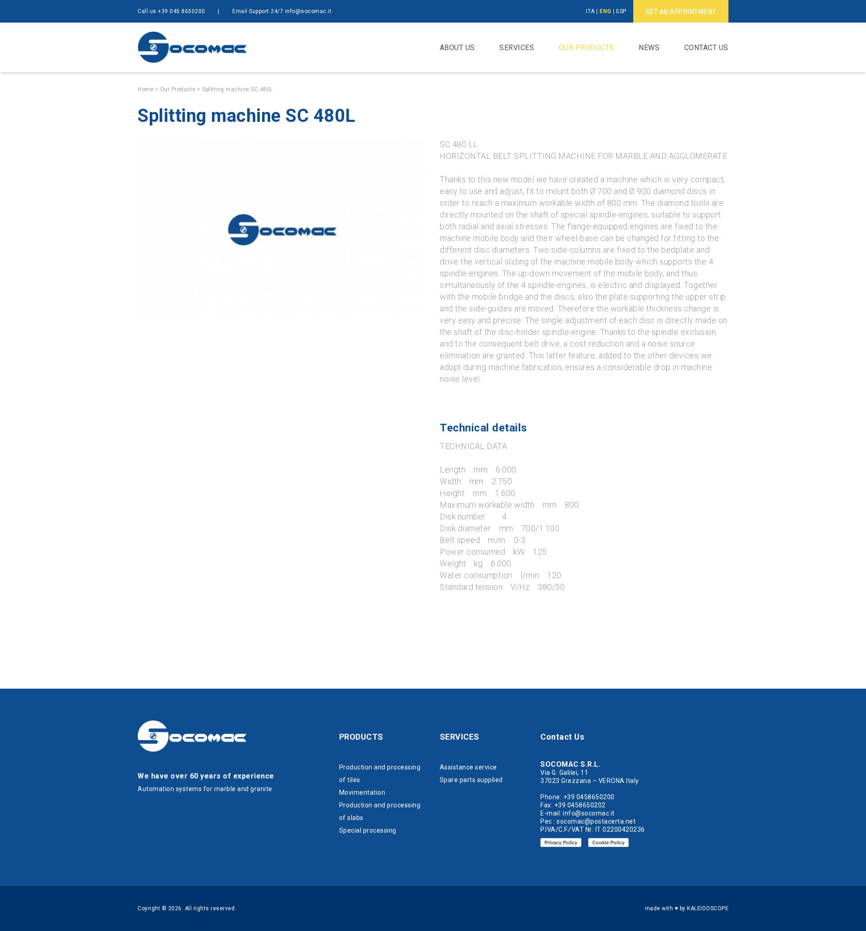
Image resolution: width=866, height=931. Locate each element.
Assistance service (468, 767)
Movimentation (362, 792)
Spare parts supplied (471, 779)
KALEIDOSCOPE (707, 908)
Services (516, 47)
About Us (457, 47)
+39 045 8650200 (181, 11)
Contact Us (706, 47)
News (649, 47)
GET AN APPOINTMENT (680, 11)
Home (145, 89)
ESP (621, 11)
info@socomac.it (308, 11)
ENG (605, 11)
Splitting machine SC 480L (237, 89)
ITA (590, 11)
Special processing (367, 830)
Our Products (586, 47)
